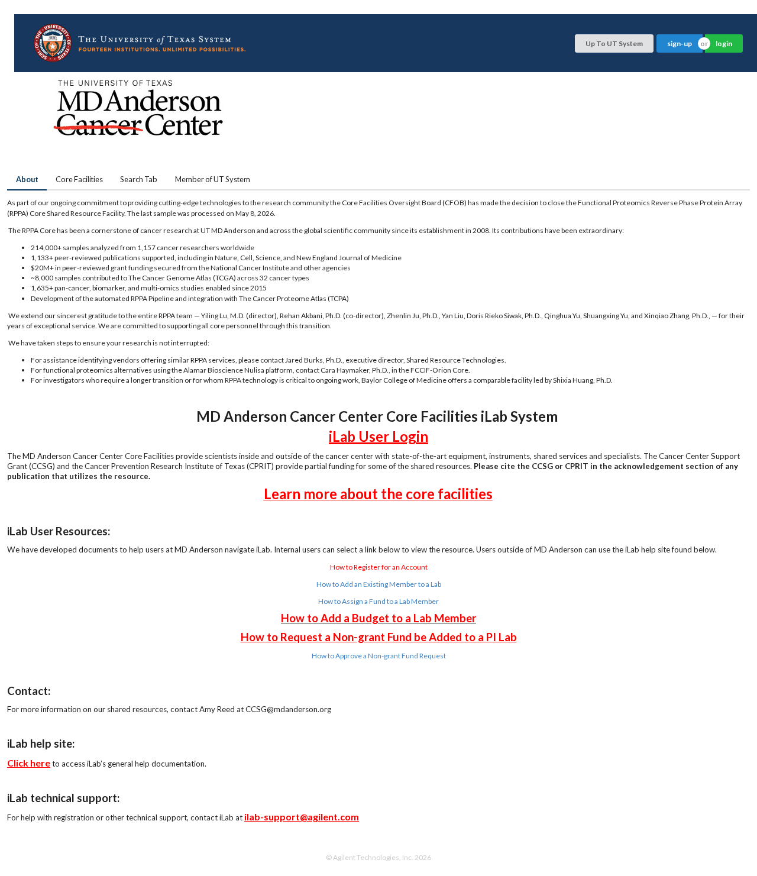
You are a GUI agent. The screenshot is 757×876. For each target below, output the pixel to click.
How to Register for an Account (379, 567)
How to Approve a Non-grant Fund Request (379, 655)
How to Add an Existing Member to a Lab (378, 584)
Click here (28, 762)
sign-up (679, 43)
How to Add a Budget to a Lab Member (378, 618)
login (724, 43)
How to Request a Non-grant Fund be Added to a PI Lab (379, 637)
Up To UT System (614, 43)
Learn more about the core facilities (378, 493)
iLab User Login (378, 436)
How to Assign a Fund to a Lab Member (378, 601)
